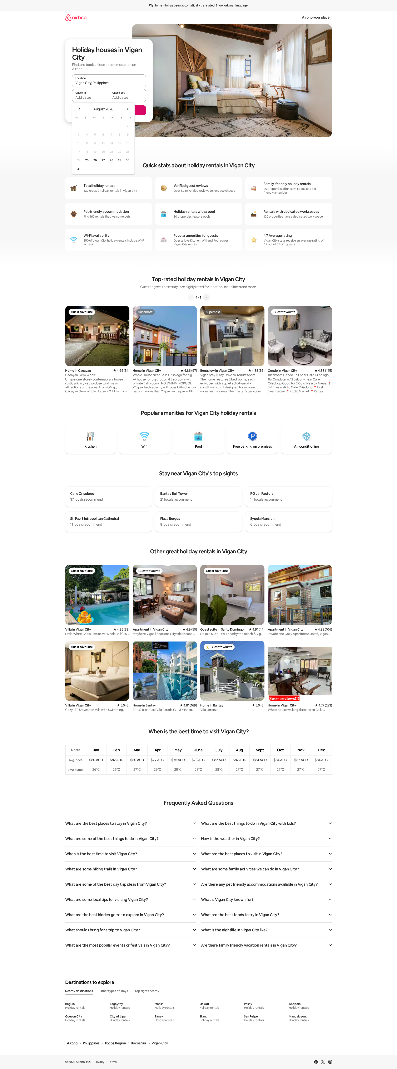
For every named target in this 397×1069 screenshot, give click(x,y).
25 (87, 160)
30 (127, 160)
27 (103, 160)
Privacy (99, 1062)
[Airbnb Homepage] (75, 17)
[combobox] (109, 82)
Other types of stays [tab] (114, 991)
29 (119, 160)
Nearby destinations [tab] (79, 991)
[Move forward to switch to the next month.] (127, 109)
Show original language (232, 5)
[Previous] (191, 297)
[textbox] (90, 97)
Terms (112, 1062)
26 (95, 160)
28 (111, 160)
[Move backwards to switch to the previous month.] (79, 109)
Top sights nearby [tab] (147, 991)
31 (78, 169)
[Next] (206, 297)
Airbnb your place (315, 17)
